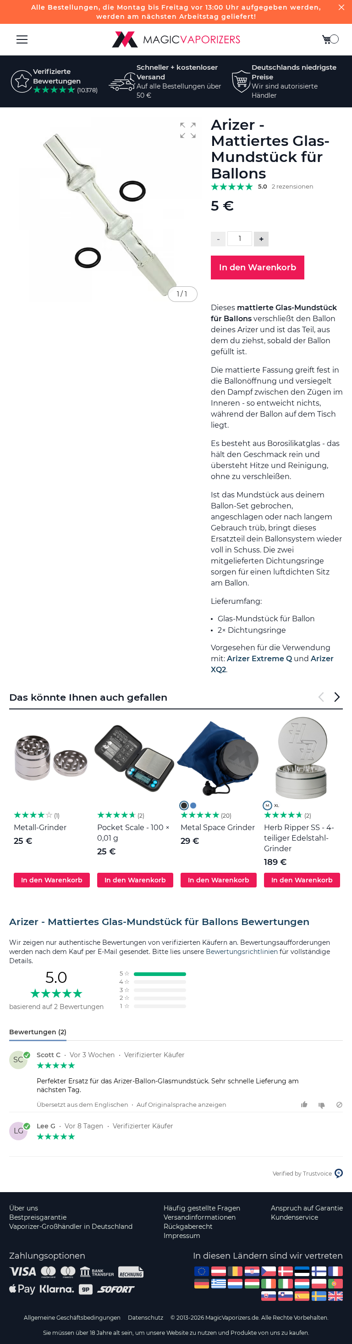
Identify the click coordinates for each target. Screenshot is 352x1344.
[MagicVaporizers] (176, 39)
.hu (252, 1283)
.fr (335, 1271)
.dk (285, 1271)
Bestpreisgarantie (37, 1217)
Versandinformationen (200, 1217)
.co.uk (335, 1296)
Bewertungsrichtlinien (242, 952)
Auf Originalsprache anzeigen (181, 1104)
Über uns (23, 1208)
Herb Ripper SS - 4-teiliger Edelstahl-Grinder (299, 838)
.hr (252, 1271)
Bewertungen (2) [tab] (37, 1032)
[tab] (176, 922)
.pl (319, 1283)
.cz (268, 1271)
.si (285, 1296)
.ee (302, 1271)
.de (201, 1283)
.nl (235, 1283)
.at (218, 1271)
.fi (319, 1271)
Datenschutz (145, 1317)
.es (302, 1296)
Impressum (182, 1236)
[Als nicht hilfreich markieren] (323, 1104)
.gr (218, 1283)
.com (201, 1271)
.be (235, 1271)
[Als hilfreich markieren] (305, 1104)
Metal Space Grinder (218, 827)
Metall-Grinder (40, 827)
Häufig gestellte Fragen (202, 1208)
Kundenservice (294, 1217)
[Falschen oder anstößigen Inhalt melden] (339, 1104)
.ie (268, 1283)
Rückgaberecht (188, 1226)
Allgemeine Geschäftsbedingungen (72, 1317)
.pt (335, 1283)
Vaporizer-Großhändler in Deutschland (70, 1226)
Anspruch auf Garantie (307, 1208)
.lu (302, 1283)
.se (319, 1296)
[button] (188, 130)
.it (285, 1283)
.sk (268, 1296)
